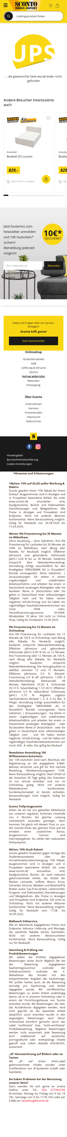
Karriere (33, 408)
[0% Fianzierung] (28, 120)
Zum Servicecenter (33, 341)
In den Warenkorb (46, 179)
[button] (4, 6)
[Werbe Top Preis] (13, 120)
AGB (33, 363)
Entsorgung (33, 385)
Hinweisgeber (15, 455)
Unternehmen (33, 404)
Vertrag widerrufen (33, 376)
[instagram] (38, 446)
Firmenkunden (33, 412)
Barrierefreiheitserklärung (22, 459)
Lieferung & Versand (33, 367)
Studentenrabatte (33, 359)
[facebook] (29, 446)
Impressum (33, 417)
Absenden (54, 265)
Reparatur (34, 380)
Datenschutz (33, 421)
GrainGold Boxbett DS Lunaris (22, 191)
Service (33, 372)
